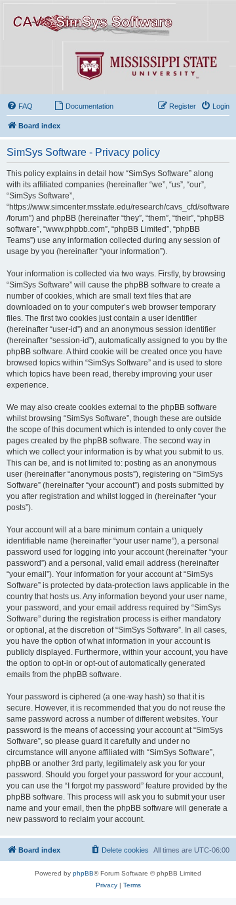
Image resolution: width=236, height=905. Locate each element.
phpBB (83, 873)
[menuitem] (20, 106)
